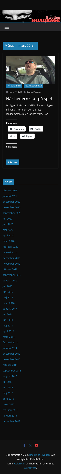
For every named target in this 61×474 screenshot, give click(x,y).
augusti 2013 (10, 376)
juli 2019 (7, 286)
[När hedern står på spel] (30, 70)
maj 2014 (8, 325)
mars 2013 (9, 404)
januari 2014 (10, 348)
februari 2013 (10, 410)
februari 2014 (10, 342)
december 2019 (11, 258)
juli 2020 (7, 218)
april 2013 (8, 398)
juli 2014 (7, 314)
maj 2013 (8, 393)
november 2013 (11, 359)
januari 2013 (10, 415)
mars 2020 (9, 241)
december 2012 (11, 421)
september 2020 (12, 213)
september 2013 (12, 370)
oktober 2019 (10, 269)
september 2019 (12, 274)
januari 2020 (10, 252)
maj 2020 (8, 229)
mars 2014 (9, 336)
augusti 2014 (10, 308)
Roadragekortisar (33, 86)
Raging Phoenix (33, 91)
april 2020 (8, 235)
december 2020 (11, 201)
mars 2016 (9, 303)
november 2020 (11, 207)
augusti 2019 (10, 280)
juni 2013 (8, 387)
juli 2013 (7, 381)
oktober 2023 (10, 190)
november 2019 (11, 263)
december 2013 (11, 353)
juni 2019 (8, 291)
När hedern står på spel (29, 98)
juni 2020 (8, 224)
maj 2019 (8, 297)
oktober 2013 (10, 365)
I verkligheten (14, 86)
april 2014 (8, 331)
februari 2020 (10, 246)
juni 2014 (8, 320)
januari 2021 (10, 196)
